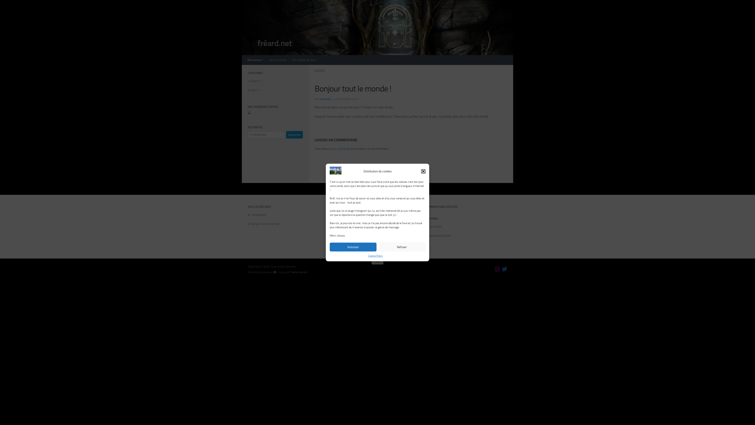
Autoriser (353, 247)
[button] (423, 171)
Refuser (402, 247)
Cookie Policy (375, 256)
